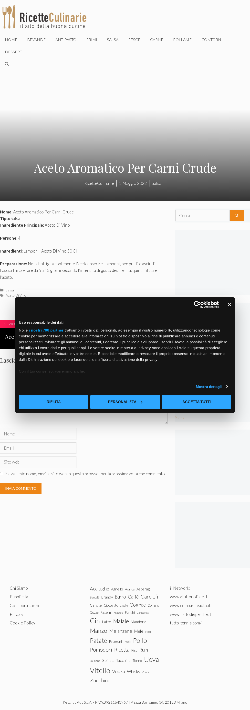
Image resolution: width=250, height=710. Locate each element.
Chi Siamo (19, 588)
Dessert (13, 51)
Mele (138, 631)
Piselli (127, 641)
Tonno (137, 660)
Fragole (118, 612)
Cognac (138, 605)
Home (11, 39)
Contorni (211, 39)
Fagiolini (106, 612)
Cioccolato (111, 605)
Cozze (94, 612)
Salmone (95, 660)
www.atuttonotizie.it (188, 596)
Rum (143, 650)
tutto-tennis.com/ (185, 622)
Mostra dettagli (209, 386)
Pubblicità (19, 596)
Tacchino (123, 660)
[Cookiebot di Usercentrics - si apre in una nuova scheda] (197, 304)
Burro (120, 596)
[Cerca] (237, 216)
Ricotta (121, 649)
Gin (95, 621)
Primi (91, 39)
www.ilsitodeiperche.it (190, 614)
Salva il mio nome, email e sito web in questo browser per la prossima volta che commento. (85, 473)
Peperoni (115, 641)
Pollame (182, 39)
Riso (134, 650)
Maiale (121, 621)
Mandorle (138, 622)
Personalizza (122, 402)
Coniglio (153, 605)
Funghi (130, 612)
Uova (151, 659)
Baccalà (94, 597)
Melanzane (120, 631)
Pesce (134, 39)
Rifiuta (54, 402)
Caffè (133, 596)
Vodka (118, 671)
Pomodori (101, 649)
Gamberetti (143, 612)
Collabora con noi (26, 605)
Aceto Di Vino (16, 295)
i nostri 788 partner (46, 330)
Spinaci (108, 660)
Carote (96, 605)
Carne (156, 39)
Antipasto (65, 39)
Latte (106, 621)
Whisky (133, 671)
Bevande (36, 39)
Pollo (140, 640)
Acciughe (99, 588)
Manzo (98, 630)
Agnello (117, 589)
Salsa (112, 39)
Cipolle (124, 605)
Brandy (107, 597)
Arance (130, 589)
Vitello (100, 670)
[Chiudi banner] (229, 304)
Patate (98, 640)
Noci (148, 631)
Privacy (16, 614)
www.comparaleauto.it (190, 605)
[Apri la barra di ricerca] (7, 64)
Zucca (145, 672)
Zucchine (100, 680)
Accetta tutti (196, 402)
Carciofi (149, 596)
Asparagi (143, 589)
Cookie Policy (22, 622)
